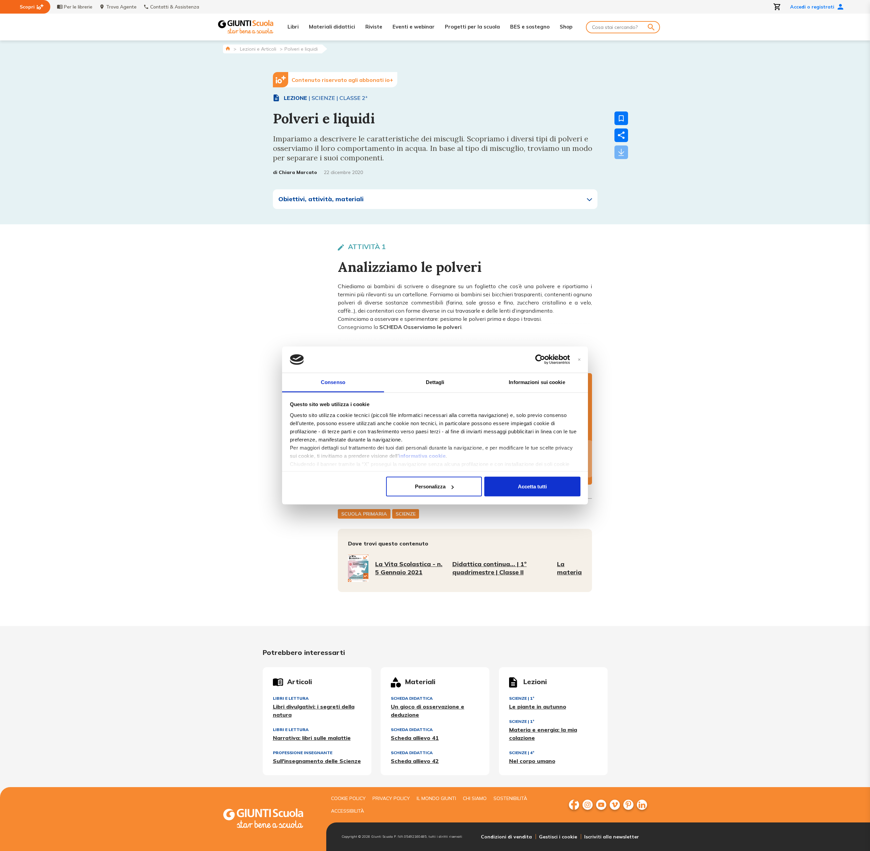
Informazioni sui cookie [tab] (537, 382)
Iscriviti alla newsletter (611, 837)
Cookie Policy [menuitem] (348, 798)
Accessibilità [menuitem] (347, 811)
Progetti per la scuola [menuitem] (472, 26)
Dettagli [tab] (435, 382)
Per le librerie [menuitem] (78, 7)
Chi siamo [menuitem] (475, 798)
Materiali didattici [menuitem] (332, 26)
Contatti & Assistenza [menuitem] (174, 7)
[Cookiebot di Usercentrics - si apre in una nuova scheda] (540, 359)
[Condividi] (621, 135)
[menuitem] (574, 805)
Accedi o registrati (812, 7)
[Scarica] (621, 152)
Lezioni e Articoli (258, 49)
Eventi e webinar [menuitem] (414, 26)
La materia (569, 568)
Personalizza (430, 486)
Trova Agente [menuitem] (121, 7)
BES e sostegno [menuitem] (530, 26)
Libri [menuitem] (293, 26)
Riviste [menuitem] (373, 26)
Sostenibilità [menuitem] (510, 798)
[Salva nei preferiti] (621, 118)
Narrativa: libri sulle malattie (312, 737)
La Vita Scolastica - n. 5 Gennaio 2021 (408, 568)
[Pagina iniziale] (228, 48)
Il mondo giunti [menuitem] (436, 798)
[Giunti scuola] (270, 819)
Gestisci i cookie (558, 837)
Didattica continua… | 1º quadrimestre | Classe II (489, 568)
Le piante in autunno (537, 706)
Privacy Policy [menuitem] (391, 798)
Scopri (27, 7)
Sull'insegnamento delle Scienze (317, 761)
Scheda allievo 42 (415, 761)
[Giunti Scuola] (246, 27)
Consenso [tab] (333, 382)
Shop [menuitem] (566, 26)
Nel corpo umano (532, 761)
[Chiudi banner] (579, 360)
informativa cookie (422, 455)
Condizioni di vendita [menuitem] (506, 837)
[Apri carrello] (777, 7)
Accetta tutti (532, 486)
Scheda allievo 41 (415, 737)
